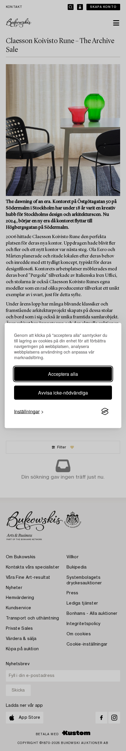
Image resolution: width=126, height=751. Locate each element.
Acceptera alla (63, 374)
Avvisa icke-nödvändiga (63, 392)
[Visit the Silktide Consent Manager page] (105, 411)
